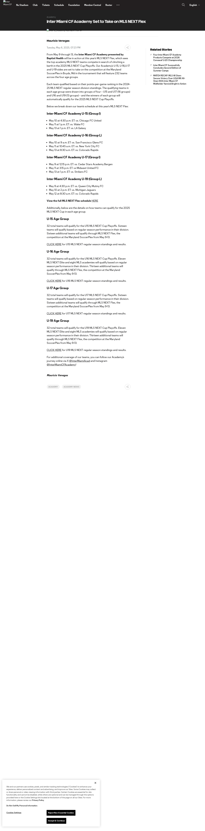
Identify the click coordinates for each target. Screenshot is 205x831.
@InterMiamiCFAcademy (61, 364)
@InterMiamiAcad (79, 360)
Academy (53, 387)
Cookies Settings (13, 812)
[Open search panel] (183, 5)
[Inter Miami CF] (8, 5)
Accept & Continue (56, 821)
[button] (118, 5)
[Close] (95, 783)
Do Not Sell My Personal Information (21, 805)
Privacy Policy (38, 800)
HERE (95, 200)
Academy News (71, 387)
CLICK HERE (54, 244)
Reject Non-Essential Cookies (61, 813)
